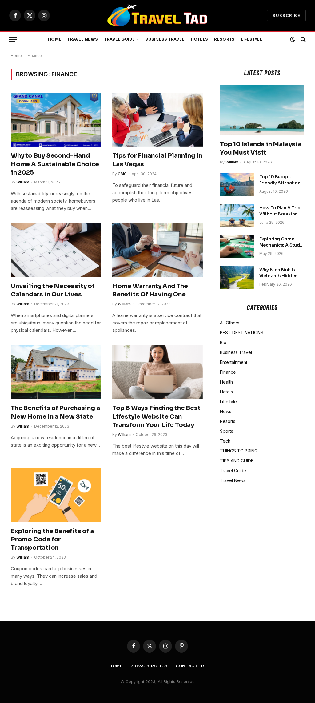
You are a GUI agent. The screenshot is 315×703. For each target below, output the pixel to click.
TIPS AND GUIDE (236, 460)
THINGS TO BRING (238, 450)
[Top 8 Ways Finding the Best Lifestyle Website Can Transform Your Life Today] (157, 372)
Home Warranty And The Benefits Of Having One (150, 290)
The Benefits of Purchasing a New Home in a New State (55, 412)
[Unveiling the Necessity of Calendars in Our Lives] (56, 250)
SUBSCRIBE (286, 15)
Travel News (82, 39)
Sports (226, 431)
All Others (229, 322)
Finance (228, 372)
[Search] (302, 39)
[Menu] (13, 39)
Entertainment (233, 362)
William (22, 182)
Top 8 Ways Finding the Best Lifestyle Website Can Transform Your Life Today (156, 416)
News (225, 411)
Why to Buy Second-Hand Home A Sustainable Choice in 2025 (55, 164)
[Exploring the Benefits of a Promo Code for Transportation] (56, 495)
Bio (223, 342)
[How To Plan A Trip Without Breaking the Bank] (237, 215)
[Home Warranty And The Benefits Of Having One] (157, 250)
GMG (122, 173)
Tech (225, 441)
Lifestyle (251, 39)
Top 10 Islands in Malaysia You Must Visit (260, 148)
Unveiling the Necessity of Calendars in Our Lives (52, 290)
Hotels (199, 39)
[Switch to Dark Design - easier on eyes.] (293, 39)
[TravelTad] (157, 15)
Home (54, 39)
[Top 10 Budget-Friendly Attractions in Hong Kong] (237, 184)
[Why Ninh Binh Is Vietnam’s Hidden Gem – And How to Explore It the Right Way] (237, 277)
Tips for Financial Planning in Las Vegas (157, 160)
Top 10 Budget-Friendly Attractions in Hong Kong (281, 180)
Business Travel (164, 39)
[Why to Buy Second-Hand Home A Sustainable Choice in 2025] (56, 120)
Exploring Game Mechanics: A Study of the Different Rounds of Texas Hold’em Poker (280, 242)
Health (226, 381)
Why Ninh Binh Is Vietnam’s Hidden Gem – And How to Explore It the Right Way (280, 273)
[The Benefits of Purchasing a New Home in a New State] (56, 372)
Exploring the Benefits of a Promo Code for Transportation (52, 539)
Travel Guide (119, 39)
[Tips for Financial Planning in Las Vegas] (157, 120)
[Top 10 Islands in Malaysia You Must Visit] (262, 110)
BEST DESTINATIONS (241, 332)
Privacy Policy (149, 665)
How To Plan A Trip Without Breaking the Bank (280, 211)
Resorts (224, 39)
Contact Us (191, 665)
